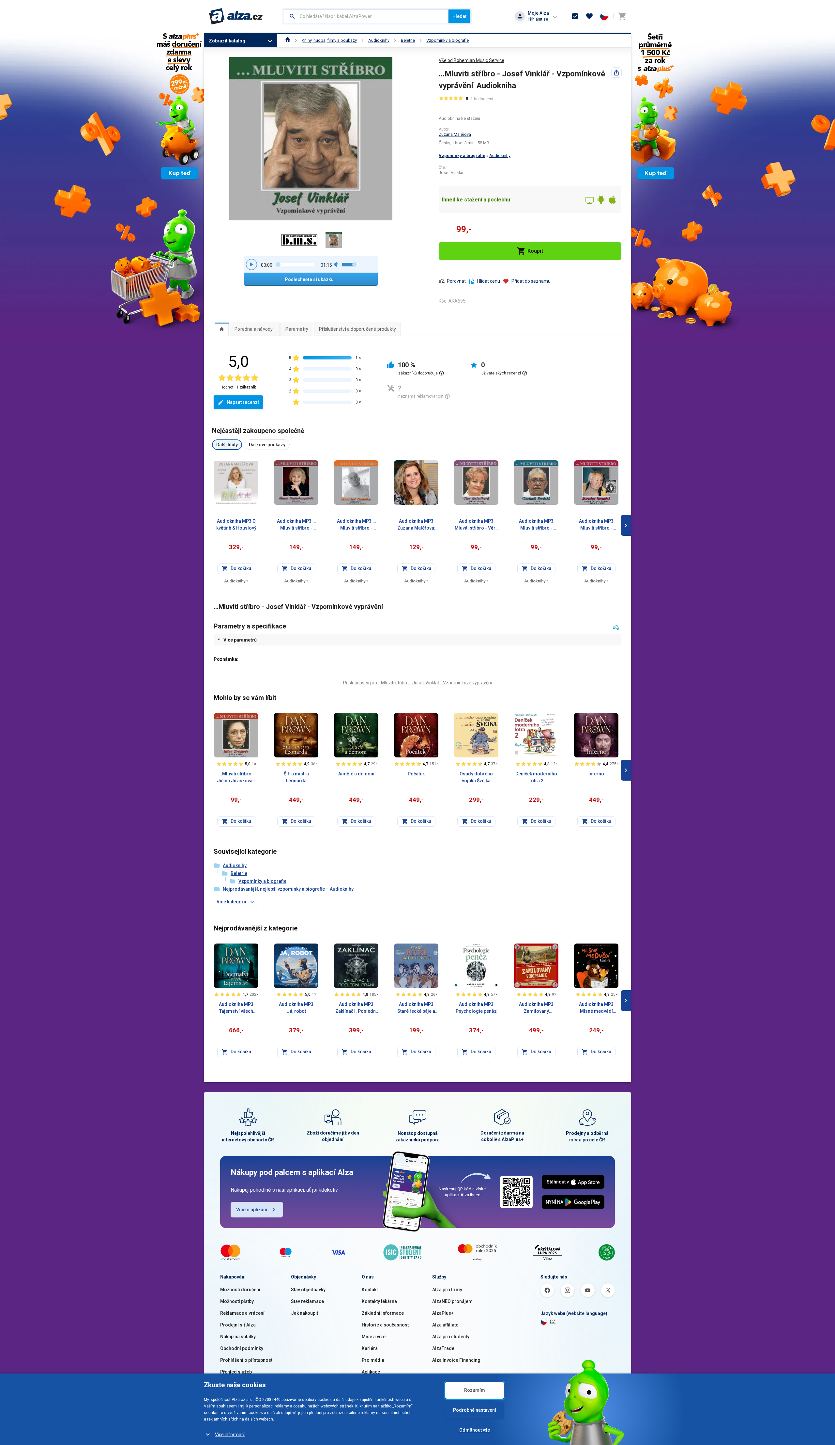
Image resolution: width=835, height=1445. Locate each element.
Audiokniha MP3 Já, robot (296, 1008)
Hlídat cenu (488, 281)
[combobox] (366, 16)
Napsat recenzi (243, 402)
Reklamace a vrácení (242, 1313)
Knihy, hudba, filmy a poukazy (329, 40)
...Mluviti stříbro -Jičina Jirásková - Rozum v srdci (236, 777)
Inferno (596, 773)
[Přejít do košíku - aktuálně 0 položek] (622, 16)
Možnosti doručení (240, 1289)
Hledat (459, 16)
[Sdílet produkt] (616, 72)
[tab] (222, 329)
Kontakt (370, 1289)
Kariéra (370, 1348)
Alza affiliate (445, 1324)
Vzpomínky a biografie (447, 40)
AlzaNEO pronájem (452, 1301)
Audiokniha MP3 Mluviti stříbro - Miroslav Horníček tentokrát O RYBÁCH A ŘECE (596, 525)
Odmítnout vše (474, 1430)
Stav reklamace (307, 1301)
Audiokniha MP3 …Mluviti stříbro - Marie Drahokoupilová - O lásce (296, 525)
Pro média (373, 1360)
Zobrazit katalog (227, 40)
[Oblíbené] (589, 16)
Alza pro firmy (447, 1289)
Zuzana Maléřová (455, 134)
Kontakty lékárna (379, 1301)
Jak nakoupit (304, 1313)
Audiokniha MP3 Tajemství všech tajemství (236, 1008)
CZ (552, 1321)
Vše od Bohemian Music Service (471, 60)
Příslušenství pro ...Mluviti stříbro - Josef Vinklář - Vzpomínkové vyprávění (417, 682)
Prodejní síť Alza (238, 1324)
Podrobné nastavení (474, 1410)
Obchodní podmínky (241, 1348)
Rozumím (474, 1390)
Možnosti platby (237, 1301)
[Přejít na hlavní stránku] (236, 16)
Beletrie (408, 40)
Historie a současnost (385, 1324)
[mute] (336, 264)
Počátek (416, 773)
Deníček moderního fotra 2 (536, 777)
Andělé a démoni (356, 773)
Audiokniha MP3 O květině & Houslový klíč (236, 525)
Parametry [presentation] (296, 329)
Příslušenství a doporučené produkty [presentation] (357, 329)
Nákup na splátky (238, 1336)
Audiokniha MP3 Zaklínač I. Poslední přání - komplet (356, 1008)
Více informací (230, 1434)
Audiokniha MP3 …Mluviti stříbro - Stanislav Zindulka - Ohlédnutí (356, 525)
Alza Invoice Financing (456, 1360)
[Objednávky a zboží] (575, 16)
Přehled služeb (236, 1371)
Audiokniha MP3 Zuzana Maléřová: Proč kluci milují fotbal (416, 525)
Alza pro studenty (450, 1336)
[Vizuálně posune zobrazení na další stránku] (626, 525)
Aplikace (371, 1371)
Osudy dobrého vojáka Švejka (476, 777)
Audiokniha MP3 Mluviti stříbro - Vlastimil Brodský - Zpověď (536, 525)
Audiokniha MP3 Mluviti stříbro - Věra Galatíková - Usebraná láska (476, 525)
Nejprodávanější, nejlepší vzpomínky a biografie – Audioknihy (288, 889)
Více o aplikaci (251, 1209)
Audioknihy (378, 40)
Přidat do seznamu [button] (531, 281)
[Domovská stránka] (287, 40)
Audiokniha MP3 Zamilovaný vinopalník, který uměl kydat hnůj (536, 1008)
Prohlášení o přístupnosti (247, 1360)
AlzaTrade (443, 1348)
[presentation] (222, 329)
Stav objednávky (308, 1289)
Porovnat (456, 281)
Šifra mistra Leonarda (296, 777)
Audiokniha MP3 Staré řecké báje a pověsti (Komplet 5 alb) (416, 1008)
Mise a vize (374, 1336)
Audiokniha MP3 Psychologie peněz (476, 1008)
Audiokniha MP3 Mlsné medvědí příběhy (596, 1008)
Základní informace (383, 1313)
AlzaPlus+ (443, 1313)
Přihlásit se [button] (538, 19)
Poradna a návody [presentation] (254, 329)
